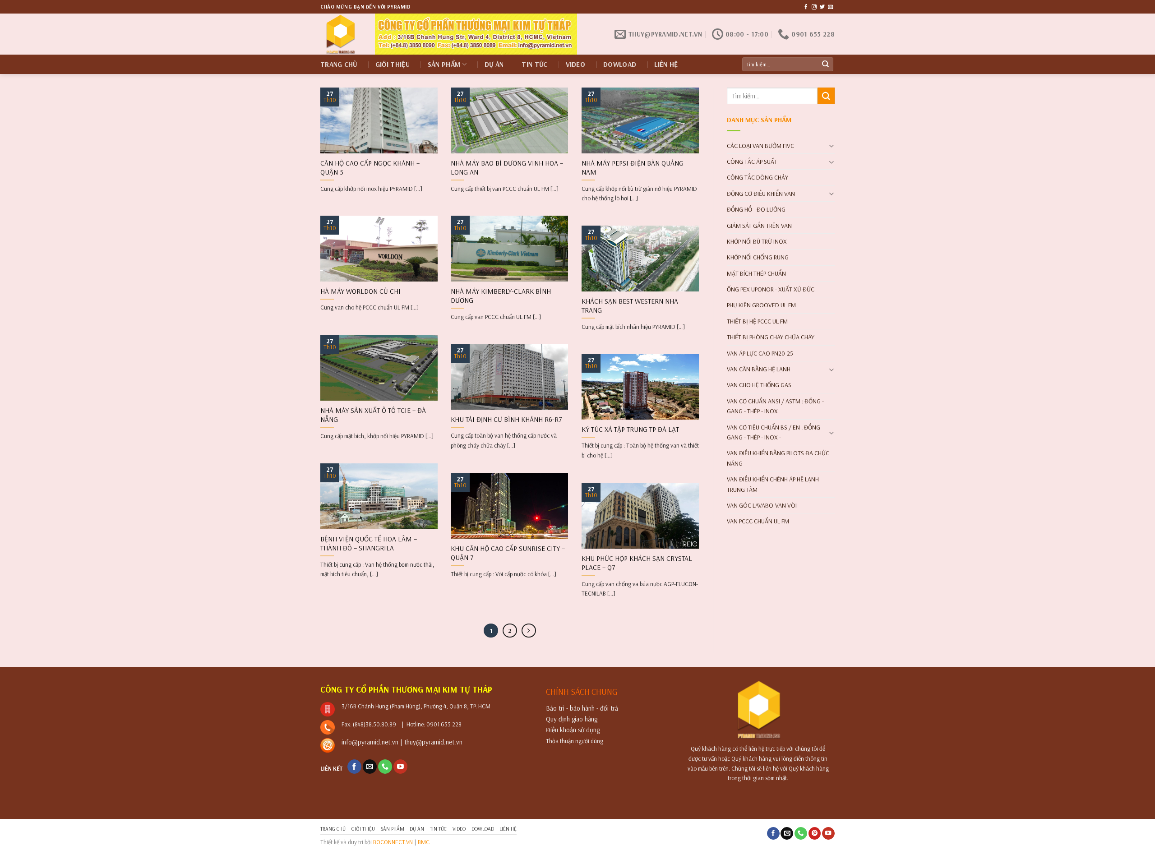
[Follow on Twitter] (822, 7)
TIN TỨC (534, 64)
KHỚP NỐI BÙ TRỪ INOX (757, 241)
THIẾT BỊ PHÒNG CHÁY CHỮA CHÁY (770, 337)
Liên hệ (666, 64)
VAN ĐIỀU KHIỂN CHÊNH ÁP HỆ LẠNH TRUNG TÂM (773, 484)
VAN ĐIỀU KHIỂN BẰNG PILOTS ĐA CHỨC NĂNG (778, 458)
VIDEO (576, 64)
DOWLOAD (619, 64)
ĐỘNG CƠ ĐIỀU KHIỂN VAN (761, 193)
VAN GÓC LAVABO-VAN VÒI (762, 505)
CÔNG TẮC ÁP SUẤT (752, 161)
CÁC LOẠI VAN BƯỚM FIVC (760, 146)
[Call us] (385, 766)
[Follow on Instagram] (814, 7)
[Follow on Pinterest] (814, 833)
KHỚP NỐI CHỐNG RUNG (758, 257)
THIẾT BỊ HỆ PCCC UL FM (757, 321)
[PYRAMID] (340, 34)
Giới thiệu (392, 64)
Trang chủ (338, 64)
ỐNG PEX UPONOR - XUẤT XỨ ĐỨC (770, 289)
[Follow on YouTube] (400, 766)
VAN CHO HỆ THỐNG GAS (759, 385)
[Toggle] (831, 145)
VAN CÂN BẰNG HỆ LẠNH (758, 369)
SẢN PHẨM (444, 64)
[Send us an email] (830, 7)
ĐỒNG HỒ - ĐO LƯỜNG (756, 209)
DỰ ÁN (494, 64)
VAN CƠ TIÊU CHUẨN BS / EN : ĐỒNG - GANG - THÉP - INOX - (775, 432)
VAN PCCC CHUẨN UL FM (758, 521)
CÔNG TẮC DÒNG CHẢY (757, 177)
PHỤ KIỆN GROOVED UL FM (761, 305)
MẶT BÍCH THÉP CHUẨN (756, 273)
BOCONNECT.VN (393, 842)
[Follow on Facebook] (806, 7)
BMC (424, 842)
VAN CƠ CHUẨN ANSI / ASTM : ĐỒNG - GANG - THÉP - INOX (775, 406)
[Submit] (825, 64)
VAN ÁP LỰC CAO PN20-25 (760, 353)
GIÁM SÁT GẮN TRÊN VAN (759, 226)
